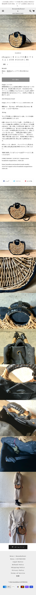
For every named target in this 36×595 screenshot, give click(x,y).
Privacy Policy (18, 570)
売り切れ (15, 79)
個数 (4, 64)
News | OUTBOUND (18, 559)
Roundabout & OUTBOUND (18, 11)
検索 (18, 576)
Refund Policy (18, 564)
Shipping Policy (18, 567)
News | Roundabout (18, 556)
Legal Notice (18, 562)
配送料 (9, 71)
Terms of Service (18, 573)
